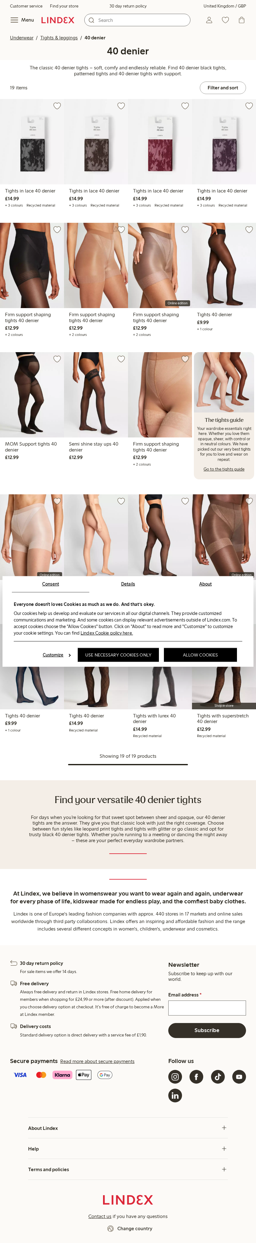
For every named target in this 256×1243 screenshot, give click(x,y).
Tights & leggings (59, 38)
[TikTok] (218, 1077)
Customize (53, 655)
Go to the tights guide (224, 469)
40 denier (95, 38)
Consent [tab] (50, 584)
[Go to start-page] (58, 19)
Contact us (99, 1216)
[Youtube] (239, 1077)
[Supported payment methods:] (88, 1075)
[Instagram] (175, 1077)
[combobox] (137, 20)
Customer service (26, 6)
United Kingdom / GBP (225, 6)
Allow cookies (200, 655)
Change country (134, 1228)
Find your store (64, 6)
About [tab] (205, 584)
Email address (185, 995)
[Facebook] (196, 1077)
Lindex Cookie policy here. (107, 633)
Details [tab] (128, 584)
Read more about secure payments (97, 1061)
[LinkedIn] (175, 1095)
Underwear (21, 38)
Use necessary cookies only (118, 655)
